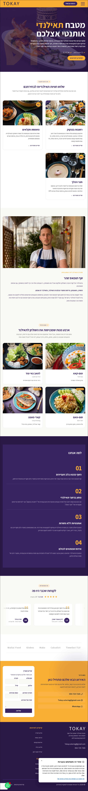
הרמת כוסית (38, 738)
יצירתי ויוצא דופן (37, 752)
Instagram (38, 764)
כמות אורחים (13, 693)
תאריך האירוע (27, 693)
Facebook (38, 769)
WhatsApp (38, 773)
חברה (16, 678)
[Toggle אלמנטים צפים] (8, 785)
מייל (16, 685)
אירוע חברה (38, 733)
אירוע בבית (39, 747)
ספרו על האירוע (26, 700)
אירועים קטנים (38, 742)
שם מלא (29, 678)
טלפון (30, 685)
